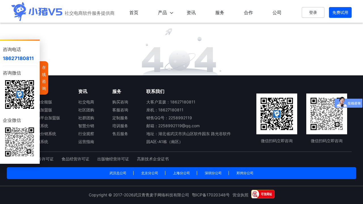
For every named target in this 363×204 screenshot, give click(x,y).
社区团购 (86, 109)
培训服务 (120, 125)
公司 (277, 12)
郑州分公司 (245, 173)
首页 (133, 12)
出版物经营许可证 (113, 158)
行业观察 (86, 133)
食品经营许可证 (76, 158)
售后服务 (120, 133)
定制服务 (120, 117)
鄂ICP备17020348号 (211, 194)
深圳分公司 (213, 173)
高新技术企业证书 (153, 158)
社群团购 (86, 117)
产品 (162, 12)
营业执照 (240, 194)
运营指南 (86, 141)
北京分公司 (149, 173)
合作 (248, 12)
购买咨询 (120, 101)
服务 (219, 12)
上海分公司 (181, 173)
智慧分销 (86, 125)
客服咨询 (120, 109)
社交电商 (86, 101)
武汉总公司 (117, 173)
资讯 (191, 12)
